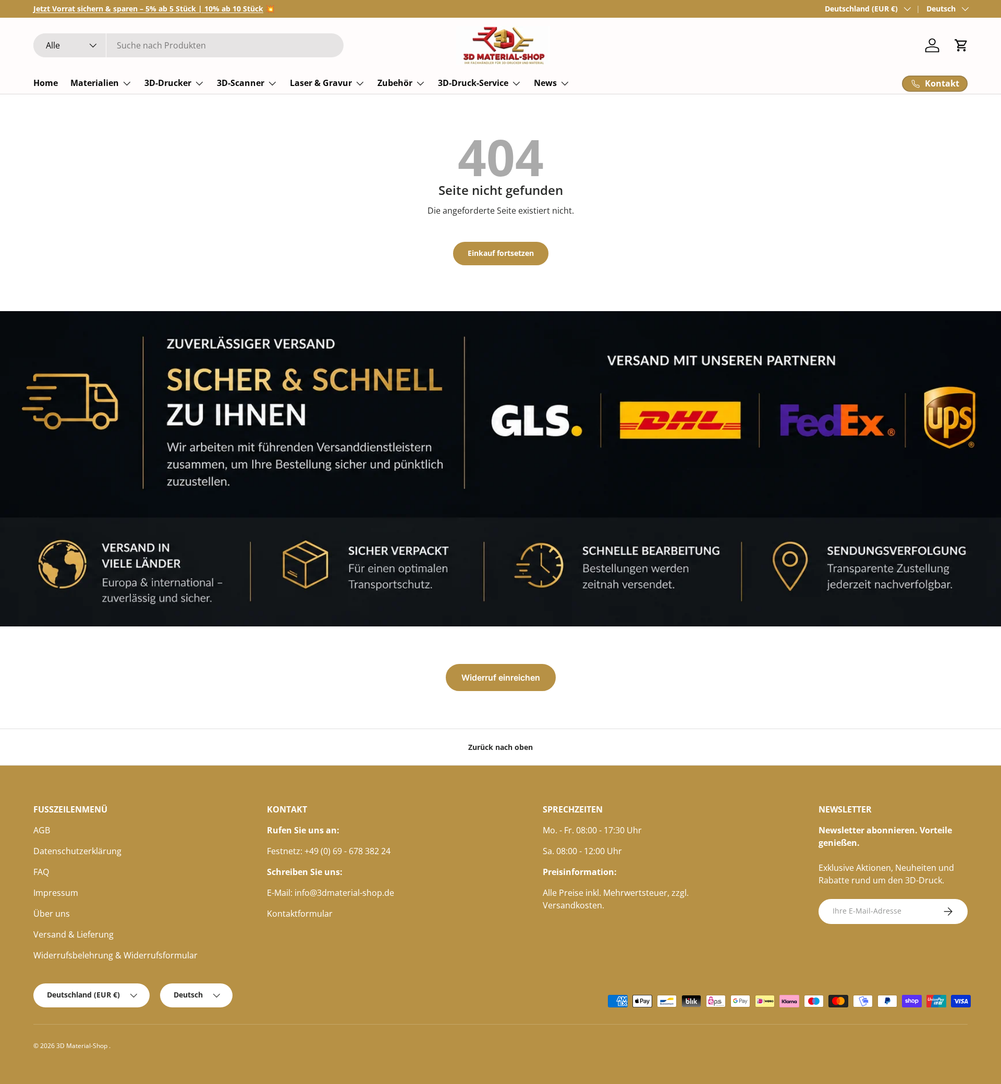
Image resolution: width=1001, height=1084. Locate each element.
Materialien (94, 83)
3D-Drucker (167, 83)
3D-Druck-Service (473, 83)
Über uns (51, 913)
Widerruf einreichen (500, 677)
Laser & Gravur (321, 83)
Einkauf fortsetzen (501, 253)
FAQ (41, 872)
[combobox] (188, 45)
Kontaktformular (300, 913)
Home (45, 83)
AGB (41, 830)
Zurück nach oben (500, 747)
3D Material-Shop (82, 1045)
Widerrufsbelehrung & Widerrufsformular (115, 955)
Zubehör (394, 83)
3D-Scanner (240, 83)
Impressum (55, 892)
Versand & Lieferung (73, 934)
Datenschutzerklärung (77, 851)
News (545, 83)
